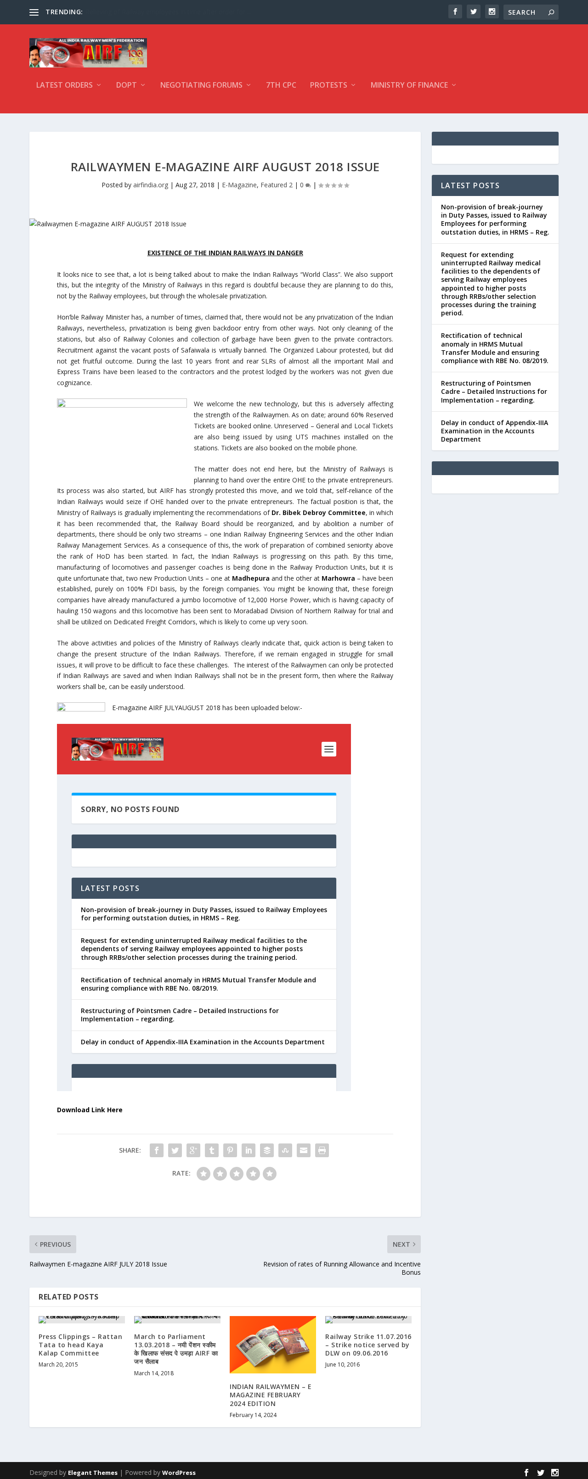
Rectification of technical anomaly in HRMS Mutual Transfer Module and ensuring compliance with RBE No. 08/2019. (494, 348)
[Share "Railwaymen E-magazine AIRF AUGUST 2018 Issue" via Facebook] (156, 1150)
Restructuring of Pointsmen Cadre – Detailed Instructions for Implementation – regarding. (494, 391)
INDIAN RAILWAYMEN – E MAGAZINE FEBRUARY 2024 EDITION (271, 1394)
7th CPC (281, 85)
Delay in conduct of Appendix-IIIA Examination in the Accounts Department (494, 430)
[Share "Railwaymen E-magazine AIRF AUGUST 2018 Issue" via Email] (303, 1150)
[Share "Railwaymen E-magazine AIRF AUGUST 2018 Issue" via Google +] (193, 1150)
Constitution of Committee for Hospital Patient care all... (168, 11)
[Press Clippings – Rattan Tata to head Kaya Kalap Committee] (82, 1319)
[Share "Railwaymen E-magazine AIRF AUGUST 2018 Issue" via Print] (322, 1150)
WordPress (179, 1472)
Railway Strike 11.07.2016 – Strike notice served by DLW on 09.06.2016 (368, 1344)
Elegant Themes (93, 1472)
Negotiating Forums (201, 85)
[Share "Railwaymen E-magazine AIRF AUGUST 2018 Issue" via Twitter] (175, 1150)
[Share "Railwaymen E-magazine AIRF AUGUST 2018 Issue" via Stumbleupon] (285, 1150)
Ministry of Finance (409, 85)
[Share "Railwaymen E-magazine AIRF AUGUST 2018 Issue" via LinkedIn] (248, 1150)
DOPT (126, 85)
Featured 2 (276, 184)
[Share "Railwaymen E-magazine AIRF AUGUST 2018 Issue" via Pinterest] (230, 1150)
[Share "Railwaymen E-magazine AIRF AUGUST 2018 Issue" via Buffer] (267, 1150)
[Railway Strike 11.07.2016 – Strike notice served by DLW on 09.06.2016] (368, 1319)
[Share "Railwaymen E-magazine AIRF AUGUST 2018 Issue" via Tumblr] (212, 1150)
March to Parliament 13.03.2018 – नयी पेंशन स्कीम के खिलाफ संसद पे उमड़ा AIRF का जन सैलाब (176, 1349)
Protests (328, 85)
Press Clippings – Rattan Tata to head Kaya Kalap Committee (80, 1344)
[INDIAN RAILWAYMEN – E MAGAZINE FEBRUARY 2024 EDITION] (273, 1344)
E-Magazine (239, 184)
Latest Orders (64, 85)
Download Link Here (90, 1109)
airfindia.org (150, 184)
